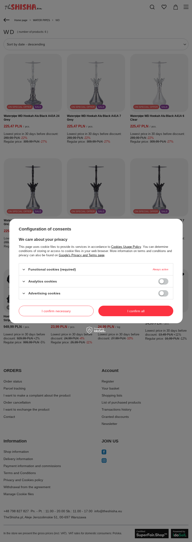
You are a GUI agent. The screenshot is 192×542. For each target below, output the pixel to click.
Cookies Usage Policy (126, 247)
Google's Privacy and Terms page (81, 255)
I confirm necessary (56, 311)
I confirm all (135, 311)
